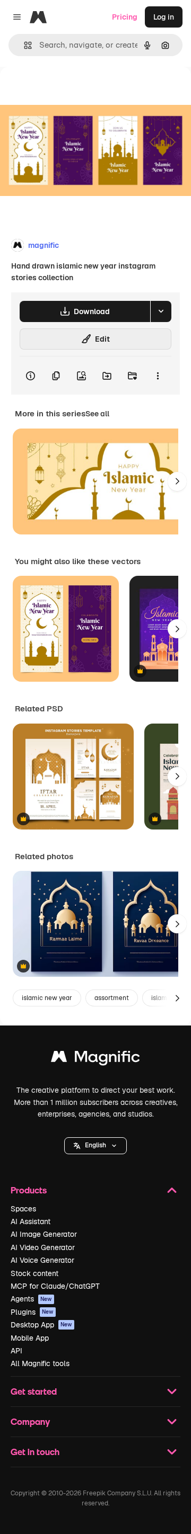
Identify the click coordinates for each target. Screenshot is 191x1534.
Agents (31, 1299)
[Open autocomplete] (23, 45)
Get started (34, 1391)
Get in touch (35, 1451)
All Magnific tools (40, 1363)
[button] (95, 1145)
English (95, 1145)
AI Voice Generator (42, 1260)
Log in (163, 17)
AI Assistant (30, 1221)
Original (68, 91)
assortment (111, 998)
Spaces (23, 1209)
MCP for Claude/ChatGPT (55, 1286)
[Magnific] (95, 1059)
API (16, 1350)
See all (97, 413)
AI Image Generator (44, 1234)
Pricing (124, 17)
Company (30, 1421)
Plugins (32, 1312)
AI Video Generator (43, 1247)
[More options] (157, 375)
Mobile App (30, 1338)
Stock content (34, 1273)
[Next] (177, 481)
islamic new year (47, 998)
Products (29, 1190)
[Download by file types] (160, 311)
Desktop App (41, 1325)
